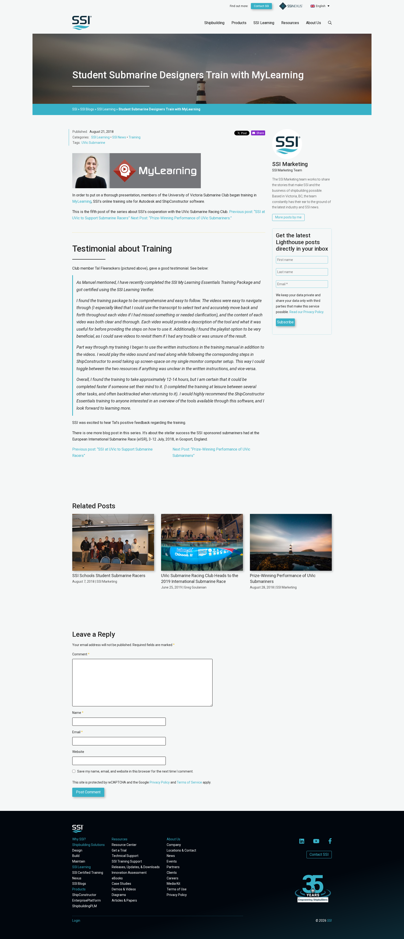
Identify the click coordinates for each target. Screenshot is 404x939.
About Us (313, 23)
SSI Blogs (79, 883)
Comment (81, 654)
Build (75, 856)
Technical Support (125, 856)
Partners (173, 867)
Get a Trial (119, 850)
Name (77, 713)
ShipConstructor (84, 895)
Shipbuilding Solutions (88, 845)
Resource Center (124, 845)
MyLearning (81, 201)
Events (172, 861)
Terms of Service (189, 782)
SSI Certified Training (87, 872)
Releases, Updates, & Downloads (136, 867)
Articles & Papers (124, 900)
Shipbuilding (214, 23)
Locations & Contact (181, 850)
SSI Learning (263, 23)
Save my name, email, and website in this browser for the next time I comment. (135, 771)
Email (77, 732)
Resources (290, 23)
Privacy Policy (160, 782)
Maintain (78, 861)
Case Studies (121, 883)
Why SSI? (79, 839)
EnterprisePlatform (86, 900)
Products (238, 23)
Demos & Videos (124, 889)
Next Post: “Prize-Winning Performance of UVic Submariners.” (181, 218)
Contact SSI (261, 6)
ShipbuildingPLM (84, 906)
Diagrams (119, 895)
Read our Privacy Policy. (306, 312)
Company (174, 845)
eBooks (117, 878)
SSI (329, 920)
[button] (320, 6)
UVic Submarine (93, 142)
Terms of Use (177, 889)
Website (78, 752)
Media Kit (173, 883)
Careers (172, 878)
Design (77, 850)
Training (135, 137)
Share (259, 133)
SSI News (119, 137)
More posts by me (288, 217)
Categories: (80, 137)
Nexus (76, 878)
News (171, 856)
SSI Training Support (127, 861)
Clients (172, 872)
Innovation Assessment (129, 872)
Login (76, 920)
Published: (80, 132)
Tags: (76, 142)
